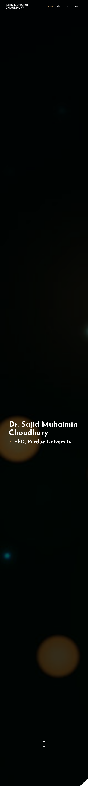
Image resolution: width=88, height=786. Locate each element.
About (59, 6)
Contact (77, 6)
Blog (68, 6)
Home (50, 6)
